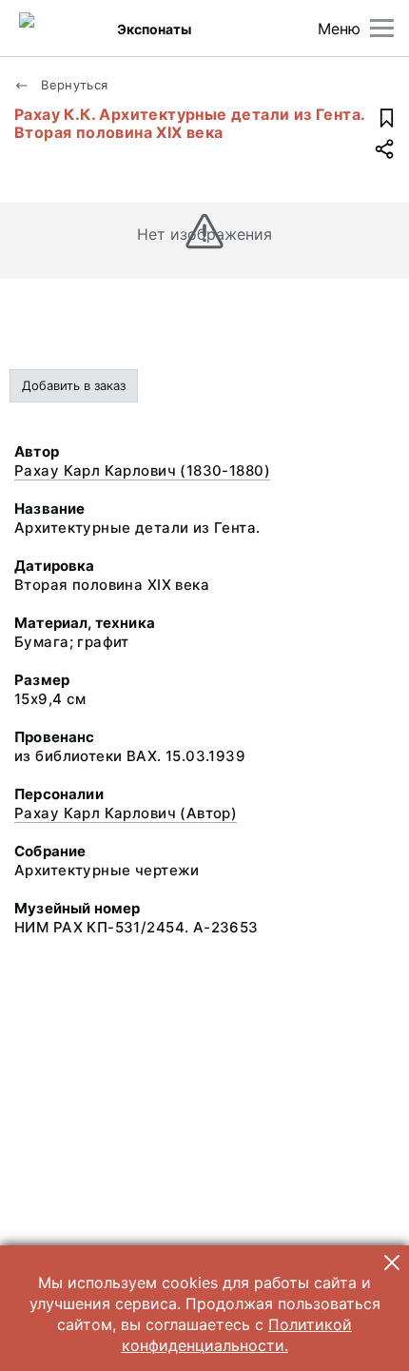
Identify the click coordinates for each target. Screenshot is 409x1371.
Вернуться (72, 84)
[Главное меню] (381, 28)
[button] (392, 1262)
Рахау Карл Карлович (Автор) (125, 813)
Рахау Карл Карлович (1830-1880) (142, 470)
